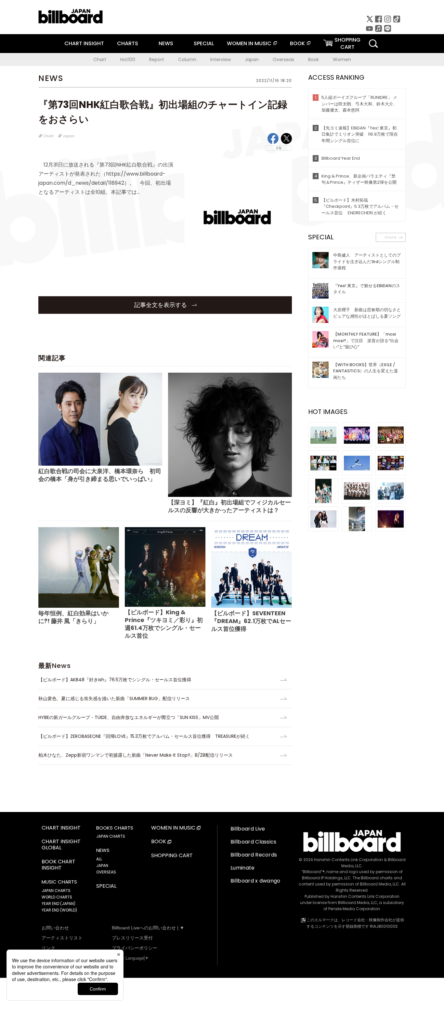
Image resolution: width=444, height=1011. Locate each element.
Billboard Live (247, 828)
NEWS (166, 43)
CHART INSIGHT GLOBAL (61, 845)
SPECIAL (204, 43)
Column (187, 59)
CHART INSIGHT (84, 43)
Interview (220, 59)
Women (342, 59)
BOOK (297, 43)
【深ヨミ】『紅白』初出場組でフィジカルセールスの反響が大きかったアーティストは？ (229, 506)
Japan (252, 59)
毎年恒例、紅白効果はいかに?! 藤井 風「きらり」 (73, 617)
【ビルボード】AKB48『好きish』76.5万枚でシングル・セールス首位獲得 (117, 679)
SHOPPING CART (172, 856)
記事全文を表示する (161, 305)
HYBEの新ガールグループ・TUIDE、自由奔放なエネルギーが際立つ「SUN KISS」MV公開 (128, 717)
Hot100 (127, 59)
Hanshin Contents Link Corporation (348, 859)
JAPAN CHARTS (56, 890)
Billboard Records (253, 854)
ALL (99, 859)
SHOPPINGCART (347, 43)
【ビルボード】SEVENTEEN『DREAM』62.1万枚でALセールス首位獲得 (251, 621)
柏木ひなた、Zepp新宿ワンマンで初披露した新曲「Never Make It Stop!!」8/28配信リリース (135, 755)
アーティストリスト (62, 937)
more (391, 237)
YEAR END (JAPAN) (58, 903)
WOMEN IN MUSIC (249, 43)
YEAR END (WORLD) (59, 910)
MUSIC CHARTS (59, 882)
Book (313, 59)
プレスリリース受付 (132, 937)
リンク (48, 948)
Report (156, 59)
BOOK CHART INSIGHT (58, 865)
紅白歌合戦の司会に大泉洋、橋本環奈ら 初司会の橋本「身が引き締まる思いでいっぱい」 (99, 475)
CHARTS (127, 43)
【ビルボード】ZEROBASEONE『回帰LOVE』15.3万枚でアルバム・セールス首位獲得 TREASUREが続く (144, 736)
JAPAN (102, 865)
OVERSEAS (106, 872)
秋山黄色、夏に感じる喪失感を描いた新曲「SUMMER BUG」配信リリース (114, 698)
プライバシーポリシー (134, 948)
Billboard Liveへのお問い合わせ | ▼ (148, 927)
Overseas (283, 59)
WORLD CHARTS (57, 897)
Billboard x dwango (255, 881)
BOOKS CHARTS (114, 828)
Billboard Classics (253, 841)
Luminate (242, 867)
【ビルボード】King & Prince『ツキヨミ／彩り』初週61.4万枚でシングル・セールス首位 (164, 624)
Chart (99, 59)
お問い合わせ (55, 927)
